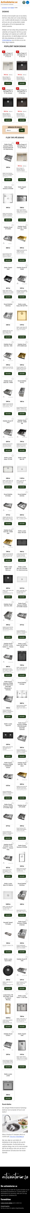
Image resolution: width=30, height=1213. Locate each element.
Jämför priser (8, 171)
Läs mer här (8, 83)
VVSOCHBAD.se (6, 40)
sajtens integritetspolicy (17, 1208)
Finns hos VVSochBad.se (17, 1136)
